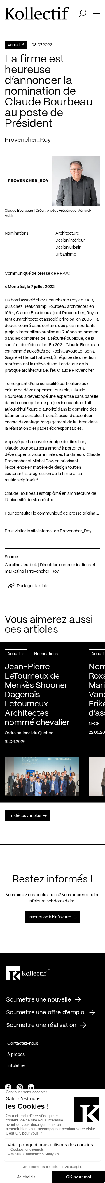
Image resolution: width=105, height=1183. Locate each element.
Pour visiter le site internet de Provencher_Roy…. (50, 531)
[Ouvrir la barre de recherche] (82, 13)
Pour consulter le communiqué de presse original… (52, 513)
